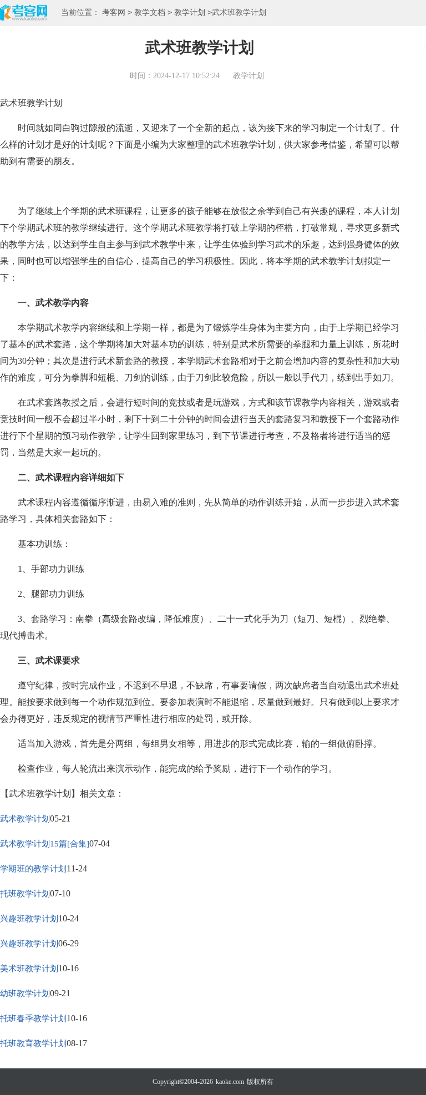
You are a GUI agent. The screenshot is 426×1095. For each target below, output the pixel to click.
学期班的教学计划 (33, 868)
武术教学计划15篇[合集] (44, 843)
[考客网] (23, 13)
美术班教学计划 (29, 968)
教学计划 (189, 12)
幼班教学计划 (25, 993)
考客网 (113, 12)
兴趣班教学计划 (29, 918)
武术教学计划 (25, 818)
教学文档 (149, 12)
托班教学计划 (25, 893)
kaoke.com (230, 1082)
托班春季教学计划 (33, 1018)
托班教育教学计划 (33, 1043)
